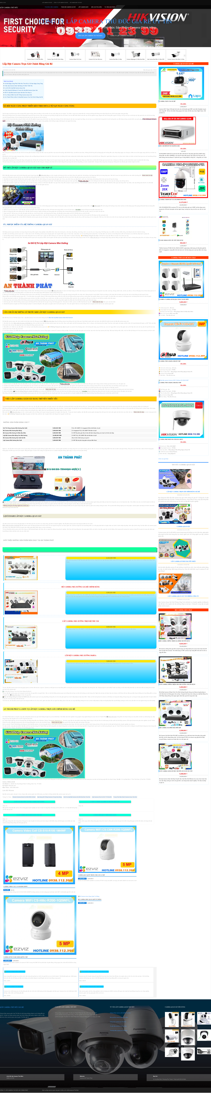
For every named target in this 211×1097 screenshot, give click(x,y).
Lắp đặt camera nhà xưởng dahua (80, 655)
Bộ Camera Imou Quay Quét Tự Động (89, 899)
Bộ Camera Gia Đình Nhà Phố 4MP (170, 728)
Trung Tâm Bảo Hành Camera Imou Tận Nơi (125, 797)
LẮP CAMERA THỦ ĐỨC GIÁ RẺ (12, 1007)
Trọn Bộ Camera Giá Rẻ (68, 7)
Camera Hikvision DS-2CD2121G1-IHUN (171, 439)
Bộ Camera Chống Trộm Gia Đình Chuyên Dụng (175, 641)
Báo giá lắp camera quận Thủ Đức (119, 1017)
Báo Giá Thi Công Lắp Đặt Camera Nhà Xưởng (29, 802)
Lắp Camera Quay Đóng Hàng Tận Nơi (29, 815)
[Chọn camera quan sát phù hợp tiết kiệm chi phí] (184, 55)
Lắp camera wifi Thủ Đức (76, 2)
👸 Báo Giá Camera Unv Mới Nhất (14, 986)
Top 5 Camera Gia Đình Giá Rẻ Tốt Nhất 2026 (105, 802)
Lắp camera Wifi (83, 7)
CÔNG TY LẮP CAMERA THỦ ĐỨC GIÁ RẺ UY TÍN (105, 21)
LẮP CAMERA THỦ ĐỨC (9, 7)
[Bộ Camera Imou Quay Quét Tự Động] (88, 896)
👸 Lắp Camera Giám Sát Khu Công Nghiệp (91, 986)
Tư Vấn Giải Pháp (110, 7)
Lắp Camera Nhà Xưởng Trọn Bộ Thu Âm (80, 621)
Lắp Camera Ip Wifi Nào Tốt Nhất (183, 561)
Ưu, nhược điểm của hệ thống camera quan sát (18, 95)
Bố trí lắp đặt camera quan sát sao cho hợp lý (18, 92)
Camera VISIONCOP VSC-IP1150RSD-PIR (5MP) (173, 199)
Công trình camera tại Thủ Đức (118, 1021)
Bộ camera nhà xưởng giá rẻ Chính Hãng (80, 587)
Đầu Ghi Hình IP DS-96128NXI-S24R (170, 146)
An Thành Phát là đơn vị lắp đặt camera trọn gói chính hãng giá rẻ (24, 97)
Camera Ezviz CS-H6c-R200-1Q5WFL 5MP (15, 957)
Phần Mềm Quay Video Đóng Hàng (104, 815)
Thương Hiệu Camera (51, 7)
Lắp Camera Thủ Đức (47, 2)
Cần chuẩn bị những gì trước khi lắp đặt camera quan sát (21, 90)
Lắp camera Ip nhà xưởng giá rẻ (12, 549)
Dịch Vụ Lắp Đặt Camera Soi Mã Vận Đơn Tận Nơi (77, 797)
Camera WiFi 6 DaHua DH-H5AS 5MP (170, 382)
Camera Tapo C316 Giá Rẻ (167, 101)
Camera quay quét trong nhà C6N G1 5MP (91, 875)
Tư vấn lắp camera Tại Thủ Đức (118, 1026)
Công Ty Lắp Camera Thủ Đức (61, 2)
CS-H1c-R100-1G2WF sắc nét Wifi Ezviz (171, 240)
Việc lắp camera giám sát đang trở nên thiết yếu (18, 85)
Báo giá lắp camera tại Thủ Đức (90, 35)
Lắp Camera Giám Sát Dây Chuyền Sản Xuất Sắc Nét (176, 771)
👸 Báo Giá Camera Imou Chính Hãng (15, 971)
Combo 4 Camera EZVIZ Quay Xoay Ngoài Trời (174, 299)
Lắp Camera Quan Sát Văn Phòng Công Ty (183, 596)
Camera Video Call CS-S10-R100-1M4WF (15, 886)
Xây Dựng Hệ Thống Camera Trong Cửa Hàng (49, 797)
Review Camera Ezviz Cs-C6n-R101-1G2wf (24, 797)
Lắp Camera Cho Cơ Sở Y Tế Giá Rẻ (102, 797)
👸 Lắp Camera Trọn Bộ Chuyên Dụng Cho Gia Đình (94, 971)
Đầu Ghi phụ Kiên (96, 7)
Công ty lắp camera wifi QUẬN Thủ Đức (120, 1013)
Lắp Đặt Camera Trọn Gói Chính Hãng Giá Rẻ (183, 491)
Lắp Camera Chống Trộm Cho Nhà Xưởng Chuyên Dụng (177, 684)
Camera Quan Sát (183, 526)
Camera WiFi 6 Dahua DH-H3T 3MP (170, 361)
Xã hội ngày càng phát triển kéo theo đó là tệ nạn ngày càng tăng (24, 83)
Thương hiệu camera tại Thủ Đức (118, 1030)
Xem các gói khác (163, 458)
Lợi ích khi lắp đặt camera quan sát (15, 88)
